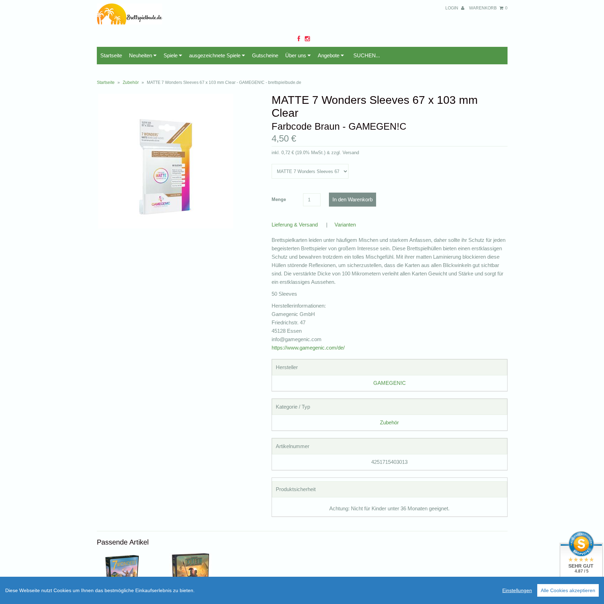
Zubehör (131, 82)
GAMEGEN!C (389, 383)
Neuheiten (141, 55)
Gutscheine (265, 55)
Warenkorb (488, 8)
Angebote (329, 55)
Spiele (171, 55)
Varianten (345, 225)
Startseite (111, 55)
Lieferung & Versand (295, 225)
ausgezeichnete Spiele (215, 55)
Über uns (296, 55)
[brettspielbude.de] (130, 23)
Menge (279, 199)
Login (452, 8)
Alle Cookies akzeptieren (568, 590)
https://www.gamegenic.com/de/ (308, 348)
